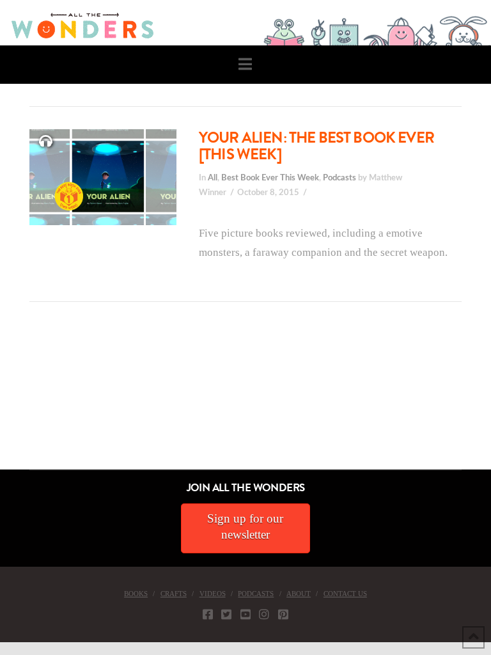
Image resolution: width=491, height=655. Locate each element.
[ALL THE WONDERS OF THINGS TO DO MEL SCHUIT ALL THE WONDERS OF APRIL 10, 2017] (2, 398)
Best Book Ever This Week (270, 178)
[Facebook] (208, 614)
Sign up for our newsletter (245, 526)
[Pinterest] (283, 614)
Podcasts (339, 178)
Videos (212, 593)
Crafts (173, 593)
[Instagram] (264, 614)
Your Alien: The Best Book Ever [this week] (316, 146)
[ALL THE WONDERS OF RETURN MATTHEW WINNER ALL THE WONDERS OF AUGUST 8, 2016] (12, 398)
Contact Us (345, 593)
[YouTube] (245, 614)
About (298, 593)
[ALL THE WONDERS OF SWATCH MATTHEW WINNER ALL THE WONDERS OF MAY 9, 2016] (13, 398)
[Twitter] (226, 614)
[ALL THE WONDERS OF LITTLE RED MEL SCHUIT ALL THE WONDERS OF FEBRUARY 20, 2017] (4, 398)
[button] (245, 64)
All (212, 178)
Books (136, 593)
